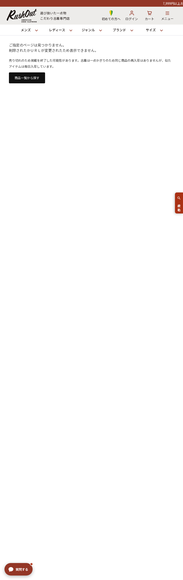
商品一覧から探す (27, 78)
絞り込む (179, 206)
